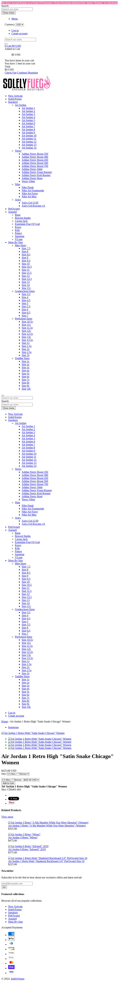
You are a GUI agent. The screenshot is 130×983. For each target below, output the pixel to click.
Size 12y (26, 330)
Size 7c (25, 379)
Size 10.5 (27, 266)
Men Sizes (20, 245)
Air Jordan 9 (28, 132)
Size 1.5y (27, 346)
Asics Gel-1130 (30, 202)
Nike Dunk (28, 187)
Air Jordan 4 (28, 117)
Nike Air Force (30, 193)
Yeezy (18, 150)
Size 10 (26, 263)
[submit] (6, 43)
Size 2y (26, 349)
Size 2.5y (27, 352)
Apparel (12, 211)
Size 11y (26, 324)
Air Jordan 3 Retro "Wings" (23, 837)
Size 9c (25, 385)
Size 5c (25, 373)
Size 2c (25, 364)
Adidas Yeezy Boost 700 (35, 166)
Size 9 (25, 257)
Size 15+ (26, 288)
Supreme (19, 236)
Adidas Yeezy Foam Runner (37, 172)
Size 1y (26, 343)
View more (7, 816)
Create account (19, 33)
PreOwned (14, 208)
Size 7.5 (26, 248)
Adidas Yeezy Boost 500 (35, 163)
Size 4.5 (26, 300)
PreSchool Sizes (23, 318)
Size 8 (25, 251)
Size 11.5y (27, 327)
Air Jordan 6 (28, 123)
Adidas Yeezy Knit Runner (36, 175)
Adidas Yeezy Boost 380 (35, 156)
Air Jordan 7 (28, 126)
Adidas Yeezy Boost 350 (35, 153)
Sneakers (13, 102)
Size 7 (25, 315)
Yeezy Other (28, 181)
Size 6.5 (26, 312)
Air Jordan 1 (28, 108)
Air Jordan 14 (29, 147)
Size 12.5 (27, 278)
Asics (18, 199)
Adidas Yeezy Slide (32, 169)
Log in (15, 30)
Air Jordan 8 (28, 129)
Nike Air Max (29, 196)
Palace (18, 233)
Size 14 (26, 285)
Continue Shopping (27, 72)
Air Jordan (20, 105)
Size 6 (25, 309)
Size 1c (25, 361)
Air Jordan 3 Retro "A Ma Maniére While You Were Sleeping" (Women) (47, 825)
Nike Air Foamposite (33, 190)
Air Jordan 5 (28, 120)
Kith (17, 230)
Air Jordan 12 (29, 141)
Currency (10, 24)
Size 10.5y (27, 321)
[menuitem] (72, 126)
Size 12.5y (27, 333)
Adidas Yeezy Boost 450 (35, 159)
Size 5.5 (26, 306)
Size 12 (26, 275)
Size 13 (26, 282)
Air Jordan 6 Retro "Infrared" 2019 (27, 849)
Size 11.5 (26, 272)
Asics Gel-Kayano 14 (33, 205)
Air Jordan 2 (28, 111)
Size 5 (25, 303)
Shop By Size (15, 242)
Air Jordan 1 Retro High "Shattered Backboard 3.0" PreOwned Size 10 (46, 861)
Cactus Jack (21, 221)
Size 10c (26, 388)
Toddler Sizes (22, 358)
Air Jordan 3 (28, 114)
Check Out (10, 72)
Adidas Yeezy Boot (32, 178)
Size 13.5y (27, 340)
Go (4, 887)
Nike (17, 184)
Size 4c (25, 370)
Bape (17, 214)
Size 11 (25, 269)
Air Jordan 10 (29, 135)
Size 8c (25, 382)
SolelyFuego (15, 98)
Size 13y (26, 336)
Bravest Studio (23, 217)
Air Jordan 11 (29, 138)
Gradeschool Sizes (25, 291)
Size (4, 773)
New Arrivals (15, 95)
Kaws (18, 227)
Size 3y (26, 355)
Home (4, 721)
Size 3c (25, 367)
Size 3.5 (26, 294)
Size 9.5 (26, 260)
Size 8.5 (26, 254)
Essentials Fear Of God (27, 224)
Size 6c (25, 376)
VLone (19, 239)
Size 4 (25, 297)
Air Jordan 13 (29, 144)
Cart (13, 45)
